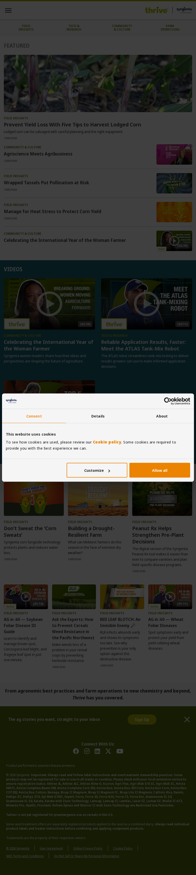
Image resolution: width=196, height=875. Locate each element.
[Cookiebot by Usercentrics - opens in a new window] (167, 401)
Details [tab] (98, 415)
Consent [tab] (34, 415)
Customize (94, 470)
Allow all (159, 470)
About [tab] (162, 415)
